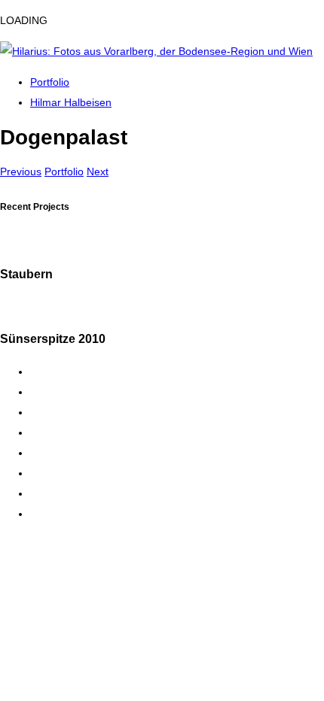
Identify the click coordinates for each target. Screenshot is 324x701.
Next (98, 171)
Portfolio (49, 82)
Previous (20, 171)
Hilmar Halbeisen (71, 102)
